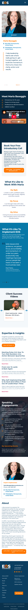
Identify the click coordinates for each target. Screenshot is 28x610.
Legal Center (6, 606)
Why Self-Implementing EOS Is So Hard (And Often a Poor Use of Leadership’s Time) (14, 381)
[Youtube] (19, 571)
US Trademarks (21, 606)
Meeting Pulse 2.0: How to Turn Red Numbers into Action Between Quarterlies (13, 354)
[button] (4, 282)
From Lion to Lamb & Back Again (10, 368)
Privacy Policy (13, 606)
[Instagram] (21, 571)
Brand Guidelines (13, 608)
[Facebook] (17, 571)
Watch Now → (9, 318)
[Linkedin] (14, 571)
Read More (5, 363)
